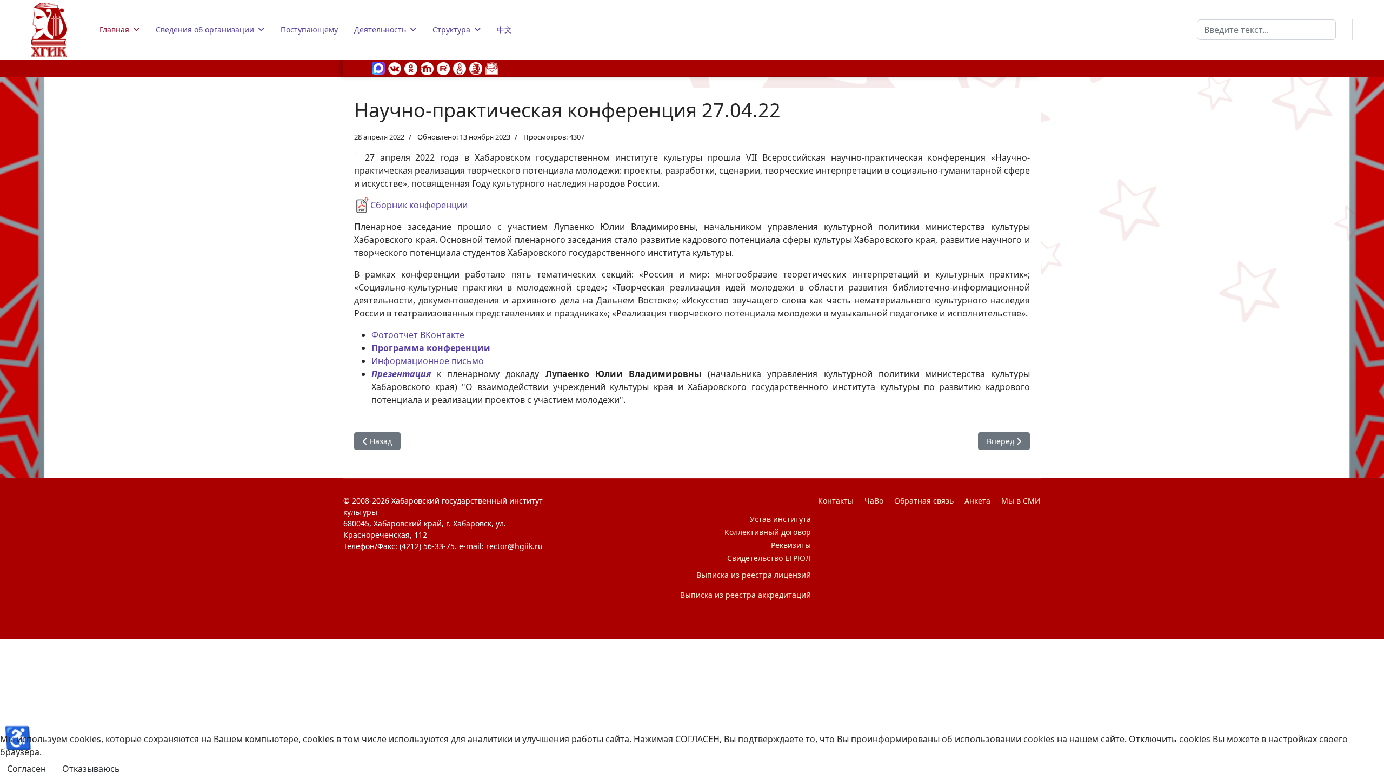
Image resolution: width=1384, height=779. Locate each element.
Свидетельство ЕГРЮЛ (769, 558)
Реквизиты (791, 545)
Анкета (977, 501)
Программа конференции (430, 348)
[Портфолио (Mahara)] (459, 68)
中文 (504, 29)
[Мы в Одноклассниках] (410, 68)
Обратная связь (924, 501)
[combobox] (1266, 29)
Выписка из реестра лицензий (753, 575)
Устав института (780, 519)
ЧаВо (873, 501)
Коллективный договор (767, 532)
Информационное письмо (427, 361)
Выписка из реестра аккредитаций (745, 595)
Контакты (836, 501)
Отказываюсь (91, 769)
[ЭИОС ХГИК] (475, 68)
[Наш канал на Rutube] (443, 68)
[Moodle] (427, 68)
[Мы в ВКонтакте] (394, 68)
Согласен (26, 769)
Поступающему (309, 29)
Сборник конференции (419, 205)
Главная (114, 29)
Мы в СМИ (1021, 501)
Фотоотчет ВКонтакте (417, 335)
